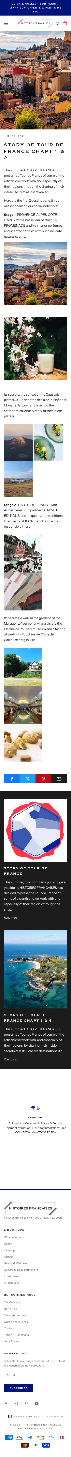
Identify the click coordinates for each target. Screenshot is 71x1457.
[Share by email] (59, 779)
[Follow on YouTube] (37, 1403)
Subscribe (19, 1388)
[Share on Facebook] (12, 779)
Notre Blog (10, 1309)
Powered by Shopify (35, 1428)
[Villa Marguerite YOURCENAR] (23, 666)
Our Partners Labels (16, 1322)
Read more (11, 917)
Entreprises (11, 1276)
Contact (9, 1328)
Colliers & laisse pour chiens (21, 1269)
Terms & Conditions (16, 1335)
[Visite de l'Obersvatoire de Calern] (18, 478)
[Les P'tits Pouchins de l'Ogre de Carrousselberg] (23, 742)
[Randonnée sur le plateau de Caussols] (18, 442)
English (53, 1416)
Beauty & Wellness (15, 1263)
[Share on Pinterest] (43, 779)
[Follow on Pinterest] (26, 1403)
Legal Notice (11, 1341)
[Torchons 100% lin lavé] (23, 591)
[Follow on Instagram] (16, 1403)
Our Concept (12, 1302)
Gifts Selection (13, 1237)
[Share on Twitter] (27, 779)
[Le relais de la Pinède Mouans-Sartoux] (48, 442)
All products (11, 1282)
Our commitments (15, 1315)
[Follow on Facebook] (6, 1403)
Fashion (8, 1256)
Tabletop (9, 1250)
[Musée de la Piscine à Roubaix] (23, 704)
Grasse (28, 220)
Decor (8, 1244)
